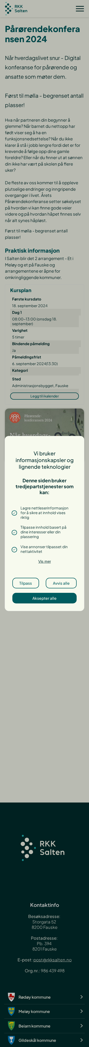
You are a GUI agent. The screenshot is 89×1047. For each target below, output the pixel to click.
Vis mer (44, 561)
